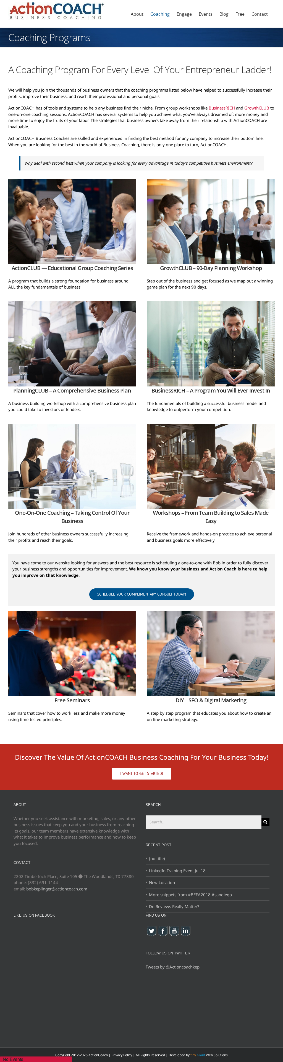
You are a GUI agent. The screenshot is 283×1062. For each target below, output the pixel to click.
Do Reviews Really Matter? (174, 906)
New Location (162, 882)
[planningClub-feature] (72, 303)
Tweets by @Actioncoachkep (173, 967)
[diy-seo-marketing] (211, 613)
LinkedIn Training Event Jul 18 (177, 870)
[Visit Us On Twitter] (151, 929)
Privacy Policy (121, 1055)
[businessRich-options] (211, 303)
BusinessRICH (222, 108)
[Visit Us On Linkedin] (185, 929)
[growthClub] (211, 180)
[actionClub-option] (72, 180)
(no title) (157, 858)
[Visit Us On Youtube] (174, 929)
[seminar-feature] (72, 613)
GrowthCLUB (256, 108)
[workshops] (211, 425)
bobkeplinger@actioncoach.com (56, 889)
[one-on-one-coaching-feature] (72, 425)
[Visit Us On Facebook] (162, 929)
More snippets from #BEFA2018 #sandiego (190, 894)
